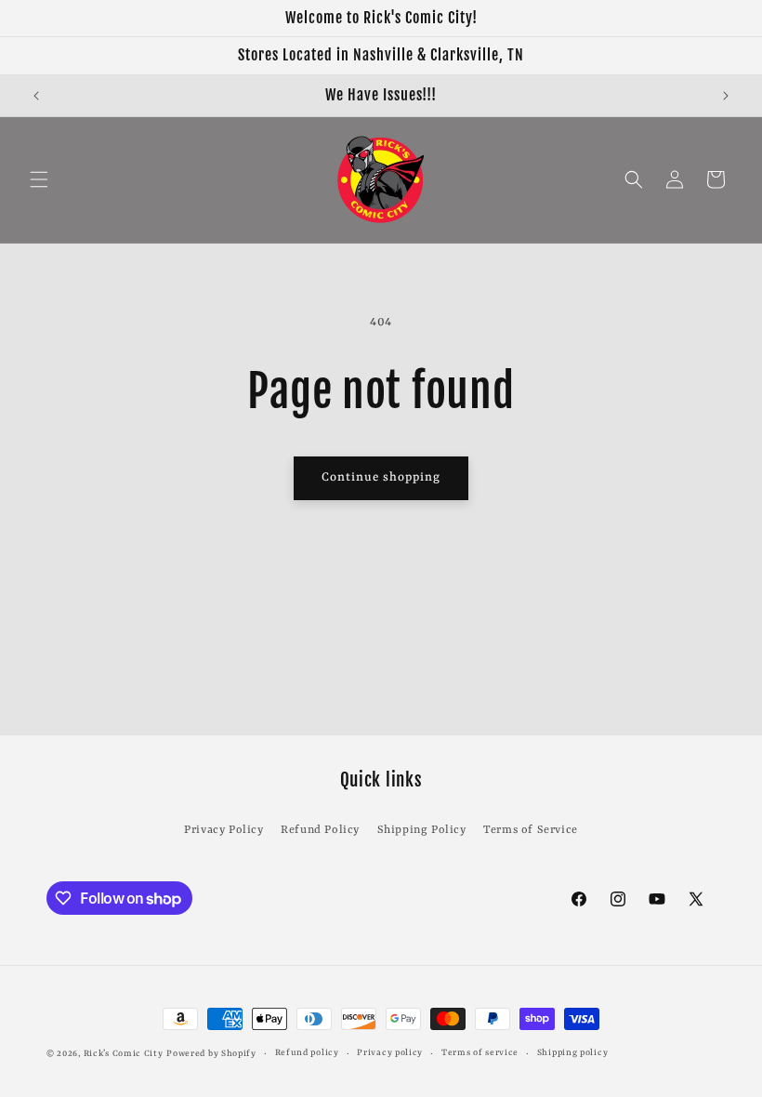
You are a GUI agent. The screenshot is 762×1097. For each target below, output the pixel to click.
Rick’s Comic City (124, 1054)
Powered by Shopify (211, 1054)
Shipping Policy (421, 830)
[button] (39, 179)
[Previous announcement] (36, 95)
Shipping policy (573, 1053)
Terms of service (480, 1053)
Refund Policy (320, 830)
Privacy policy (390, 1053)
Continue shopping (381, 477)
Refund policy (307, 1053)
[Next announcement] (725, 95)
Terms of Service (530, 830)
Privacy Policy (223, 830)
